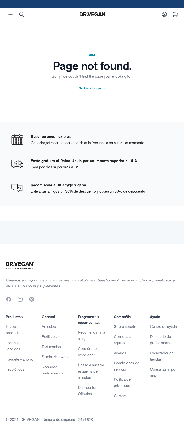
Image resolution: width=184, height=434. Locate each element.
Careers (120, 395)
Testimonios (51, 346)
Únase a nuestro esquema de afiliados (91, 371)
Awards (120, 352)
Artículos (49, 326)
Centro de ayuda (163, 326)
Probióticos (15, 369)
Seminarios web (55, 356)
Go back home (92, 88)
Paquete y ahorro (19, 359)
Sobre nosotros (126, 326)
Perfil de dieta (52, 336)
